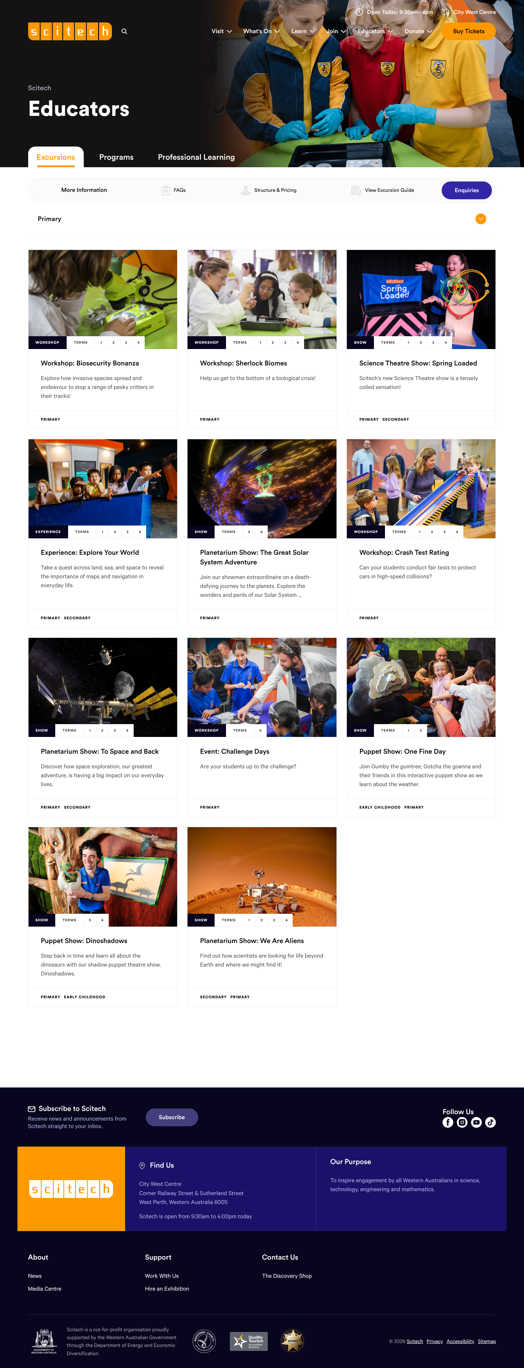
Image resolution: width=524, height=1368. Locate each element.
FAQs (180, 190)
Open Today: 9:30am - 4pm (400, 12)
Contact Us (280, 1257)
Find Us (162, 1165)
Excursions (56, 157)
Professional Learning (196, 157)
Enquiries (467, 190)
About (38, 1257)
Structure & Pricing (276, 190)
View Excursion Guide (389, 190)
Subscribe (172, 1117)
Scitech (39, 88)
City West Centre (474, 12)
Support (158, 1257)
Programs (116, 157)
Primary (49, 219)
